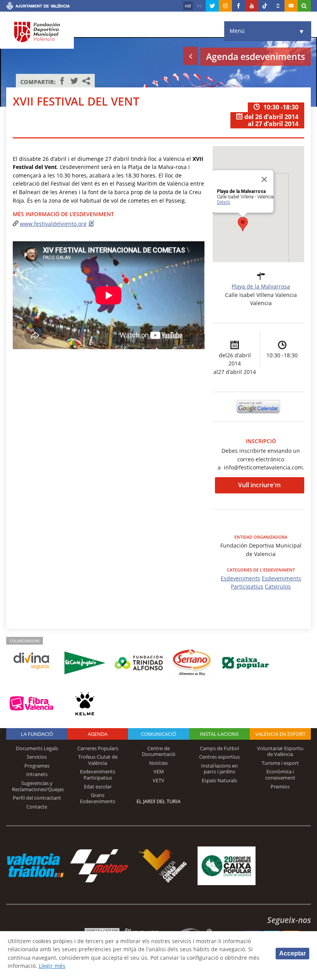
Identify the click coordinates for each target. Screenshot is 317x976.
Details (223, 202)
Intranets (37, 774)
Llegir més (52, 965)
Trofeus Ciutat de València (98, 759)
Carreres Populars (97, 748)
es (199, 6)
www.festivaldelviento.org (53, 223)
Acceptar (292, 953)
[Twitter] (212, 6)
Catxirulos (278, 586)
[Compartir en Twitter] (74, 81)
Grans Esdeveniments (97, 798)
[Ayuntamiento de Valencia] (38, 7)
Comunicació (158, 733)
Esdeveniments (240, 578)
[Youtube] (251, 6)
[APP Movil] (278, 6)
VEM (158, 771)
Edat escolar (98, 786)
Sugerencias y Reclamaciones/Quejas (38, 786)
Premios (280, 786)
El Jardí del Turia (158, 801)
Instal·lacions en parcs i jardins (219, 768)
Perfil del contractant (37, 797)
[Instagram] (225, 6)
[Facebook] (238, 6)
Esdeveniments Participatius (97, 774)
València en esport (280, 733)
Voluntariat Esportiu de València (280, 751)
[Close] (264, 179)
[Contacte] (291, 6)
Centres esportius (219, 756)
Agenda (97, 733)
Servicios (37, 756)
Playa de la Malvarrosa (261, 286)
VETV (158, 780)
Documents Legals (37, 748)
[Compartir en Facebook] (62, 81)
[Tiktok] (264, 6)
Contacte (36, 806)
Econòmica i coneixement (280, 774)
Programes (36, 765)
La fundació (37, 733)
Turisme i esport (280, 762)
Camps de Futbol (219, 748)
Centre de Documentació (159, 751)
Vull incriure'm (259, 485)
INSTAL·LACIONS (219, 733)
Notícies (158, 762)
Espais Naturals (219, 780)
